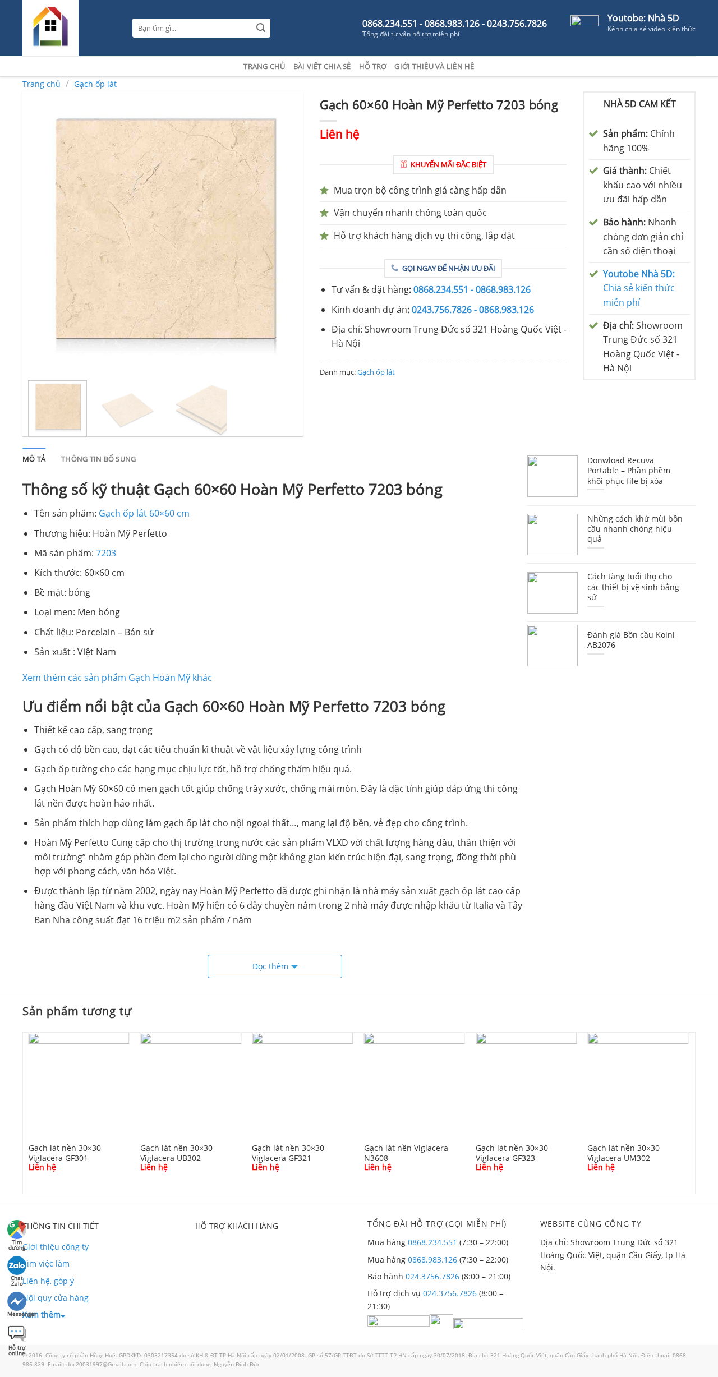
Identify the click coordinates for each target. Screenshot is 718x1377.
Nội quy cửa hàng (55, 1297)
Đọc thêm (270, 966)
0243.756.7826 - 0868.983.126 (473, 309)
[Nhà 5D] (69, 28)
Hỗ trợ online (16, 1348)
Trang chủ (264, 66)
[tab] (33, 459)
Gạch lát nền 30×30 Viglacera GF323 (512, 1153)
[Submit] (261, 28)
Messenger (17, 1314)
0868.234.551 (432, 1242)
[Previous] (42, 232)
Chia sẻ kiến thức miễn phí (639, 288)
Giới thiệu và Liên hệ (434, 66)
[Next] (283, 232)
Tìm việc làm (46, 1263)
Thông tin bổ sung (98, 459)
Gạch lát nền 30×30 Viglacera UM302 (623, 1153)
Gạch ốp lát (95, 84)
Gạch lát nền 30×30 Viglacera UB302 (176, 1153)
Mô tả (33, 459)
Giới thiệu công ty (55, 1246)
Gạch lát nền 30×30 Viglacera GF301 (65, 1153)
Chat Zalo (17, 1279)
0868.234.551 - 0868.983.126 (472, 289)
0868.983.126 (432, 1259)
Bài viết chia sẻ (322, 66)
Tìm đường (16, 1243)
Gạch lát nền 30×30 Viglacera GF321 (288, 1153)
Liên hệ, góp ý (48, 1280)
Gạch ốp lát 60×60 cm (144, 513)
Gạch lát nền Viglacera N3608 (406, 1153)
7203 (106, 553)
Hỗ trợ (373, 66)
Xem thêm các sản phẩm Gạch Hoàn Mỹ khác (117, 677)
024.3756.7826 (432, 1276)
